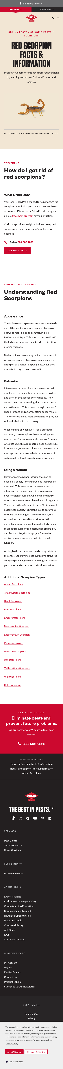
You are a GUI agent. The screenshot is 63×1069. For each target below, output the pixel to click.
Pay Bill (8, 967)
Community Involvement (17, 910)
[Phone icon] (53, 17)
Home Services (12, 850)
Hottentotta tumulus (19, 133)
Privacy (31, 1018)
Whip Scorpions (12, 676)
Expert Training (12, 896)
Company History (13, 925)
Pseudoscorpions (13, 642)
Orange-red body (47, 133)
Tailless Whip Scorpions (17, 668)
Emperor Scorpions (14, 617)
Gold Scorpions (12, 684)
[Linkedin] (50, 818)
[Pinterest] (42, 818)
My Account (10, 962)
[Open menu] (58, 17)
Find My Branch (12, 972)
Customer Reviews (14, 939)
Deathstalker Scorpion (16, 626)
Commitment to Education (18, 906)
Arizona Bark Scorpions (17, 592)
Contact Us (10, 977)
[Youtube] (35, 818)
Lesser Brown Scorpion (17, 634)
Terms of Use (31, 1013)
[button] (14, 1061)
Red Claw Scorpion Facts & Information (31, 768)
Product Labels (12, 981)
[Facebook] (28, 818)
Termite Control (13, 845)
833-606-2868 (34, 743)
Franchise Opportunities (17, 915)
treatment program (22, 215)
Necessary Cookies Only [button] (36, 1051)
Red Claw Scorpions (15, 651)
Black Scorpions (13, 600)
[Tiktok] (13, 818)
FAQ (6, 934)
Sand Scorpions (12, 659)
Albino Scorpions (13, 584)
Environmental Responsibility (20, 901)
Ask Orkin (9, 929)
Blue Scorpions (12, 609)
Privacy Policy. (12, 1043)
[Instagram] (20, 818)
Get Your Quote (17, 250)
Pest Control (11, 840)
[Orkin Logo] (32, 18)
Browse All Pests (13, 873)
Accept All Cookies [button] (14, 1051)
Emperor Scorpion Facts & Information (32, 764)
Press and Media (13, 920)
